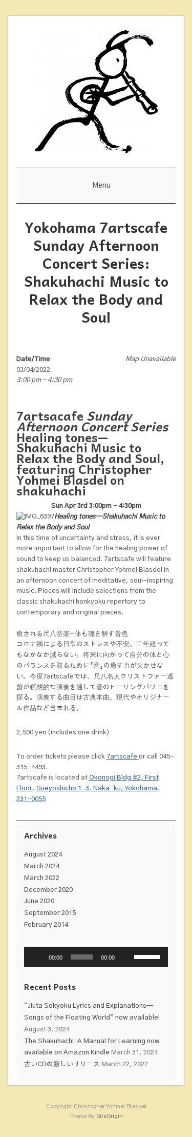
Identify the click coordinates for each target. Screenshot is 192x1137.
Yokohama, (142, 788)
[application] (96, 957)
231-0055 (31, 799)
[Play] (37, 957)
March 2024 (41, 866)
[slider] (148, 956)
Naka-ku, (108, 788)
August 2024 (43, 854)
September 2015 (50, 913)
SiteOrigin (109, 1116)
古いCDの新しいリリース (62, 1064)
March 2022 (41, 878)
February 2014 (46, 925)
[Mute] (126, 957)
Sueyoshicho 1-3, (64, 788)
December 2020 (48, 890)
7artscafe (122, 756)
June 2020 (39, 901)
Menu (101, 185)
